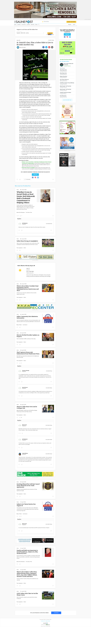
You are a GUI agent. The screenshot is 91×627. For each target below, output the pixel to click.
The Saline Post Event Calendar (66, 59)
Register (69, 24)
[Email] (52, 47)
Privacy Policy (48, 626)
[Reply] (20, 179)
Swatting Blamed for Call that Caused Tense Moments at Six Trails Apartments (28, 485)
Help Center (48, 621)
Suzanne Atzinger (25, 370)
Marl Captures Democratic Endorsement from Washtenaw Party (28, 353)
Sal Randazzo (25, 223)
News (15, 24)
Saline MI (18, 40)
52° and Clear (46, 21)
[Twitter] (46, 47)
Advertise (32, 24)
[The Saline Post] (23, 21)
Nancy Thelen (19, 324)
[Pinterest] (49, 47)
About (36, 24)
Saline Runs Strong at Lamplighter (27, 241)
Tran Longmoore (20, 247)
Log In (74, 24)
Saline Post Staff (23, 47)
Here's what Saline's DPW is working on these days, (26, 338)
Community (23, 24)
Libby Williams (25, 453)
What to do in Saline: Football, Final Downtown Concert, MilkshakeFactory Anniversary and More (28, 288)
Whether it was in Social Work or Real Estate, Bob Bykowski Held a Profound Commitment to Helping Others (26, 197)
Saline (18, 189)
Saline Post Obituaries (21, 212)
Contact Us (43, 621)
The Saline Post (29, 212)
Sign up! (35, 174)
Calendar (19, 24)
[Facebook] (43, 47)
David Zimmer (25, 387)
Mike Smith (24, 424)
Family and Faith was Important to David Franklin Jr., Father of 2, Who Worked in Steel (27, 552)
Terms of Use (43, 626)
